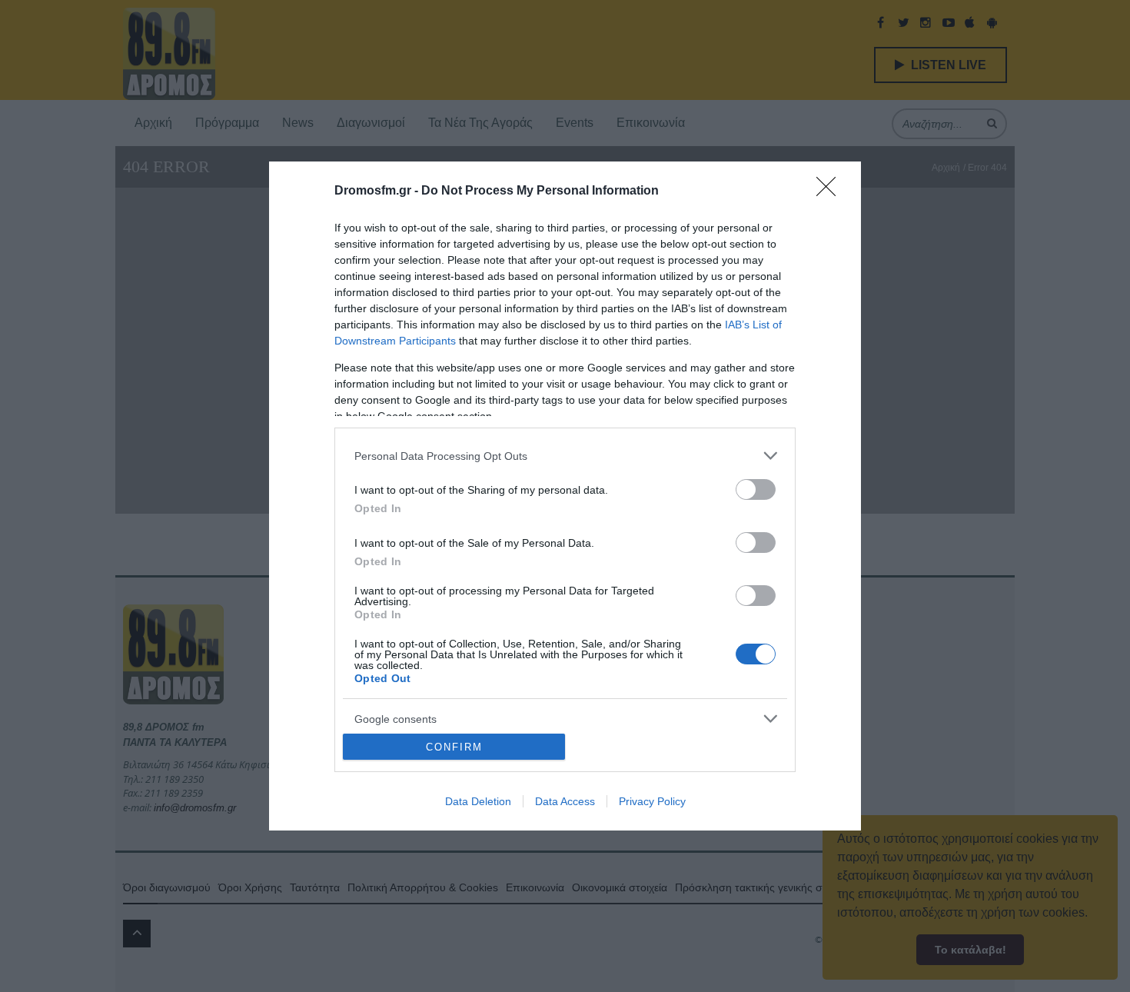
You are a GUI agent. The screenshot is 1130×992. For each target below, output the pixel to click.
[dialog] (565, 496)
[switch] (756, 489)
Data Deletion (478, 801)
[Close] (831, 191)
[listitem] (565, 456)
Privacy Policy (652, 801)
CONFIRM (454, 747)
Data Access (565, 801)
